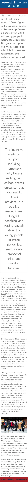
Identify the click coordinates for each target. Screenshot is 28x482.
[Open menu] (26, 11)
